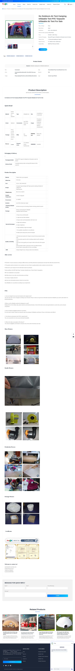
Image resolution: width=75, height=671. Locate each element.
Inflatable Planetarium (42, 661)
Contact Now (10, 638)
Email (27, 585)
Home (14, 4)
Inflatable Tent (14, 8)
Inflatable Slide (40, 654)
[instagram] (10, 665)
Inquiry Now (42, 49)
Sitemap (24, 661)
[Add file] (52, 669)
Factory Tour (35, 4)
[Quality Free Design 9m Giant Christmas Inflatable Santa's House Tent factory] (28, 622)
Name (6, 585)
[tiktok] (8, 665)
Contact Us (49, 4)
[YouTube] (73, 337)
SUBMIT (57, 595)
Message (6, 591)
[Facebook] (73, 334)
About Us (29, 4)
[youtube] (6, 665)
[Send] (72, 669)
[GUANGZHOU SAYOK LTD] (5, 4)
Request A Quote (56, 4)
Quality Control (42, 4)
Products (19, 4)
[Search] (65, 4)
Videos (24, 4)
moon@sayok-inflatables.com (67, 1)
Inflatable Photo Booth (42, 651)
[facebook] (3, 665)
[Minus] (72, 643)
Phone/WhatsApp (51, 585)
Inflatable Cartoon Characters (43, 656)
